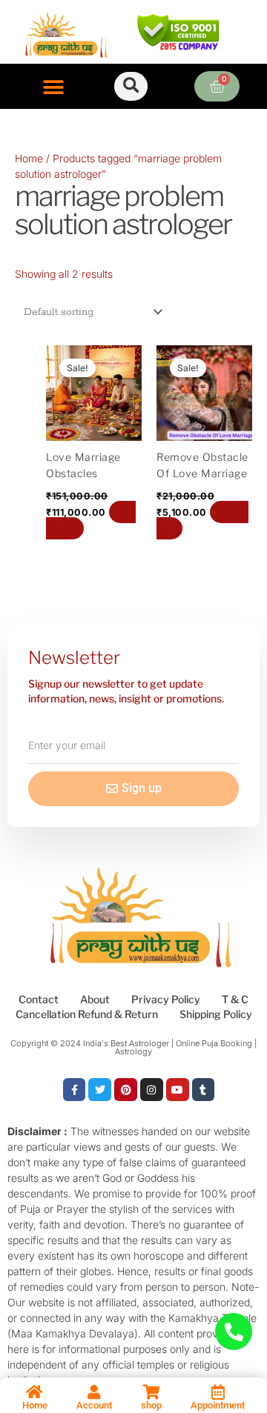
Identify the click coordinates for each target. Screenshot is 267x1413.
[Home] (34, 1392)
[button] (53, 87)
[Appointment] (218, 1392)
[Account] (94, 1392)
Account (94, 1405)
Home (29, 158)
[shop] (151, 1392)
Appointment (218, 1405)
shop (151, 1405)
